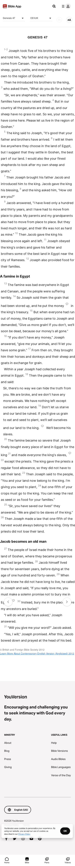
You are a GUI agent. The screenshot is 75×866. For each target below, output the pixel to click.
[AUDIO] (59, 20)
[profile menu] (65, 6)
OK (65, 830)
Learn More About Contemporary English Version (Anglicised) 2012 (37, 653)
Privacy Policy (24, 833)
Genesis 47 (9, 18)
